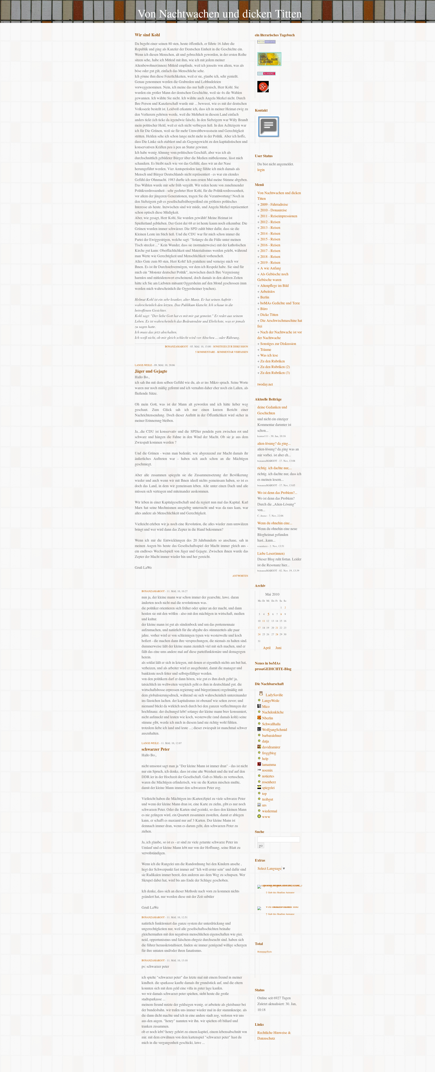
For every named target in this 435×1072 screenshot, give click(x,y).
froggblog (269, 752)
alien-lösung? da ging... (274, 443)
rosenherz (269, 781)
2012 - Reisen (270, 221)
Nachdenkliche (273, 712)
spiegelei (268, 787)
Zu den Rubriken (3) (275, 372)
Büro (264, 308)
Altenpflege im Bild (274, 285)
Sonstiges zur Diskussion (230, 346)
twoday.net (265, 384)
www (266, 816)
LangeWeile (270, 700)
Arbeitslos (267, 291)
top (264, 793)
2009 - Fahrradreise (274, 204)
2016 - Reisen (270, 244)
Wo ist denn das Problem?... (277, 492)
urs (264, 805)
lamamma (269, 764)
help (265, 758)
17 (259, 627)
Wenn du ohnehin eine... (274, 522)
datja (265, 741)
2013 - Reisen (270, 227)
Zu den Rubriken (272, 361)
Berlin (264, 297)
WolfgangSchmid (274, 729)
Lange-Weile (143, 365)
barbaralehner (272, 735)
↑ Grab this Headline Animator (280, 892)
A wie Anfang (270, 268)
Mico (266, 706)
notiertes (268, 776)
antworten (240, 575)
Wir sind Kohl (147, 35)
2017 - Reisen (270, 250)
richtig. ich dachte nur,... (274, 467)
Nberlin (267, 717)
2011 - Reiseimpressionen (278, 215)
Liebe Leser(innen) (271, 553)
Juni (278, 647)
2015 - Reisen (270, 239)
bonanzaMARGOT (176, 346)
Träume (265, 349)
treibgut (267, 799)
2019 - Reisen (270, 262)
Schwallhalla (271, 723)
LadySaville (274, 694)
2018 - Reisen (270, 256)
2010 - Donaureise (273, 210)
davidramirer (271, 747)
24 (259, 634)
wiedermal (269, 810)
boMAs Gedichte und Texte (280, 302)
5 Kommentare (205, 352)
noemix (267, 770)
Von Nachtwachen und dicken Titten (220, 13)
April (267, 647)
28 (277, 634)
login (261, 169)
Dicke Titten (269, 314)
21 (277, 627)
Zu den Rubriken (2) (275, 366)
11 (263, 621)
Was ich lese (269, 355)
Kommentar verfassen (232, 352)
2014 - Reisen (270, 233)
